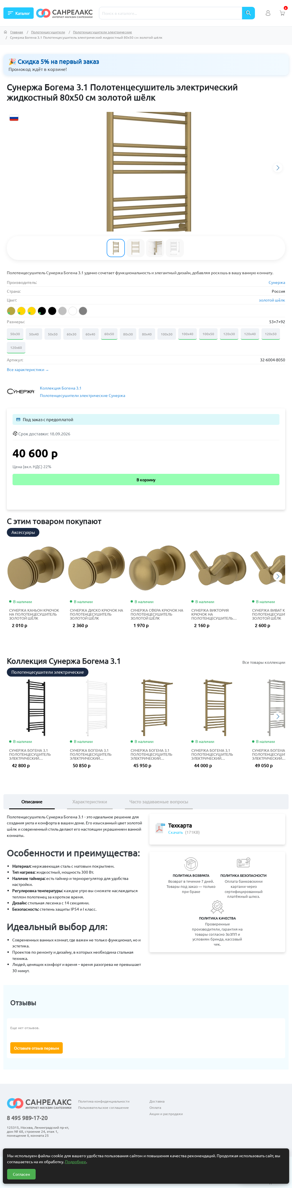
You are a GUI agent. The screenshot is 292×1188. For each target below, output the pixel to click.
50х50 (53, 334)
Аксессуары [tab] (23, 532)
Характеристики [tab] (89, 801)
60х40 (90, 334)
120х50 (271, 333)
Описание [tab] (31, 801)
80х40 (147, 334)
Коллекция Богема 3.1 (61, 387)
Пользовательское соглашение (103, 1107)
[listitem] (11, 311)
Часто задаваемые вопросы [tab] (158, 801)
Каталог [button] (18, 13)
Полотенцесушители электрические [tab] (47, 672)
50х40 (34, 334)
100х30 (167, 334)
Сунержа (277, 282)
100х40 (187, 333)
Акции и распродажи (166, 1113)
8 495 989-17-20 (27, 1117)
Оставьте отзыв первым (36, 1047)
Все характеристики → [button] (28, 369)
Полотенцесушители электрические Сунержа (82, 395)
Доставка (157, 1101)
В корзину (146, 479)
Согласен (21, 1174)
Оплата (155, 1107)
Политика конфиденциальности (103, 1101)
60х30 (71, 334)
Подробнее (75, 1161)
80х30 (128, 334)
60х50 (109, 333)
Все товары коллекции (263, 662)
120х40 (250, 333)
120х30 (229, 333)
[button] (277, 167)
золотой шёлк (272, 299)
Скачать (175, 832)
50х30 (15, 333)
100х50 (208, 333)
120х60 (16, 347)
